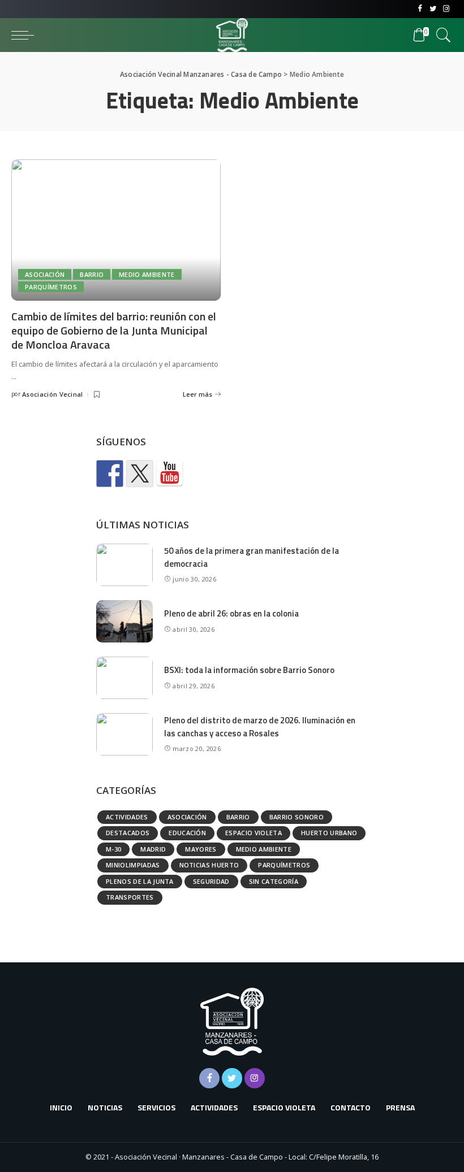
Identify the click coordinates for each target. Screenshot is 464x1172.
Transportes (130, 897)
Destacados (127, 832)
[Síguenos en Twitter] (139, 473)
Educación (187, 832)
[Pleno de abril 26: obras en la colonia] (124, 621)
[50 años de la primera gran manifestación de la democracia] (124, 565)
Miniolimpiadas (133, 865)
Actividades (127, 817)
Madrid (153, 849)
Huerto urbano (329, 832)
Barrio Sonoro (296, 817)
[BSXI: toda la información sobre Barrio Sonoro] (124, 678)
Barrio (92, 274)
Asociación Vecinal (52, 394)
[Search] (441, 35)
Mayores (200, 849)
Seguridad (211, 881)
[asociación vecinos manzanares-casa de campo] (169, 473)
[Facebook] (420, 9)
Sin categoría (273, 881)
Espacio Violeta (253, 832)
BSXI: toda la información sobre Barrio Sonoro (249, 669)
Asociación (45, 274)
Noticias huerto (209, 865)
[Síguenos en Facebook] (109, 473)
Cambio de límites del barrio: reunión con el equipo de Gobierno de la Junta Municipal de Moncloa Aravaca (113, 330)
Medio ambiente (147, 274)
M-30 (113, 849)
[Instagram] (446, 9)
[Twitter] (433, 9)
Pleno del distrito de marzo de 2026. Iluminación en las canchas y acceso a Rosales (259, 727)
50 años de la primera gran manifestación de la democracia (251, 557)
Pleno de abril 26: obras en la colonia (231, 613)
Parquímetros (51, 287)
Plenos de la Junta (140, 881)
